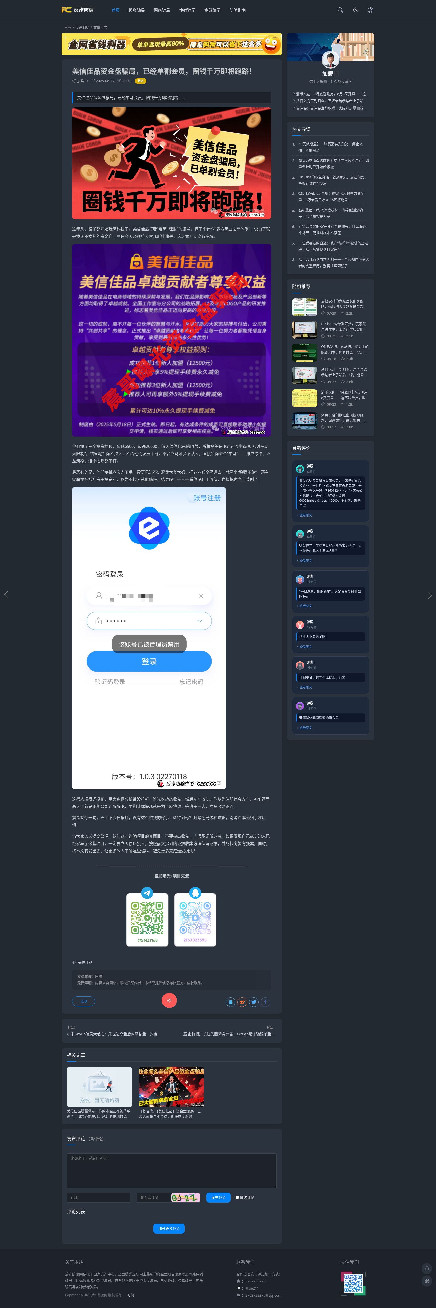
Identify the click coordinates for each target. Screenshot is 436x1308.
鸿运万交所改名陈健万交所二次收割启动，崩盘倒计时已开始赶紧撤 (333, 163)
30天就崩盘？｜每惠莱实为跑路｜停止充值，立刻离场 (330, 147)
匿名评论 (247, 1197)
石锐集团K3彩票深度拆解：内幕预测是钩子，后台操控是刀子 (330, 213)
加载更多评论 (169, 1228)
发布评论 (218, 1197)
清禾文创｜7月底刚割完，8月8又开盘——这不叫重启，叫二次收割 (348, 93)
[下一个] (429, 595)
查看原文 (306, 515)
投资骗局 (137, 10)
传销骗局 (187, 10)
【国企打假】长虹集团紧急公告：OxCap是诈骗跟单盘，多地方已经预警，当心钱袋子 (252, 1033)
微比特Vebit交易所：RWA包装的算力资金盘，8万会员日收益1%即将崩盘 (331, 196)
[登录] (370, 10)
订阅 (131, 1295)
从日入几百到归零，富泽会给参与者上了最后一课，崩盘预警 (344, 100)
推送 (141, 81)
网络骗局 (162, 10)
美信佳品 (141, 229)
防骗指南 (238, 10)
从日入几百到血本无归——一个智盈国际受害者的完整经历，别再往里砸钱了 (333, 262)
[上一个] (6, 595)
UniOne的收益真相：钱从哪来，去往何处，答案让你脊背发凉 (333, 180)
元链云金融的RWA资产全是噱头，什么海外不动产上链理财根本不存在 (332, 229)
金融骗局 (212, 10)
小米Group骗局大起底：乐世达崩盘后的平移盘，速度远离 (116, 1033)
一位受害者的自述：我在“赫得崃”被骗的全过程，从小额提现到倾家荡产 (333, 246)
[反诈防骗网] (77, 15)
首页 (116, 10)
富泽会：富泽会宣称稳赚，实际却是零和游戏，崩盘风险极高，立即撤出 (352, 108)
